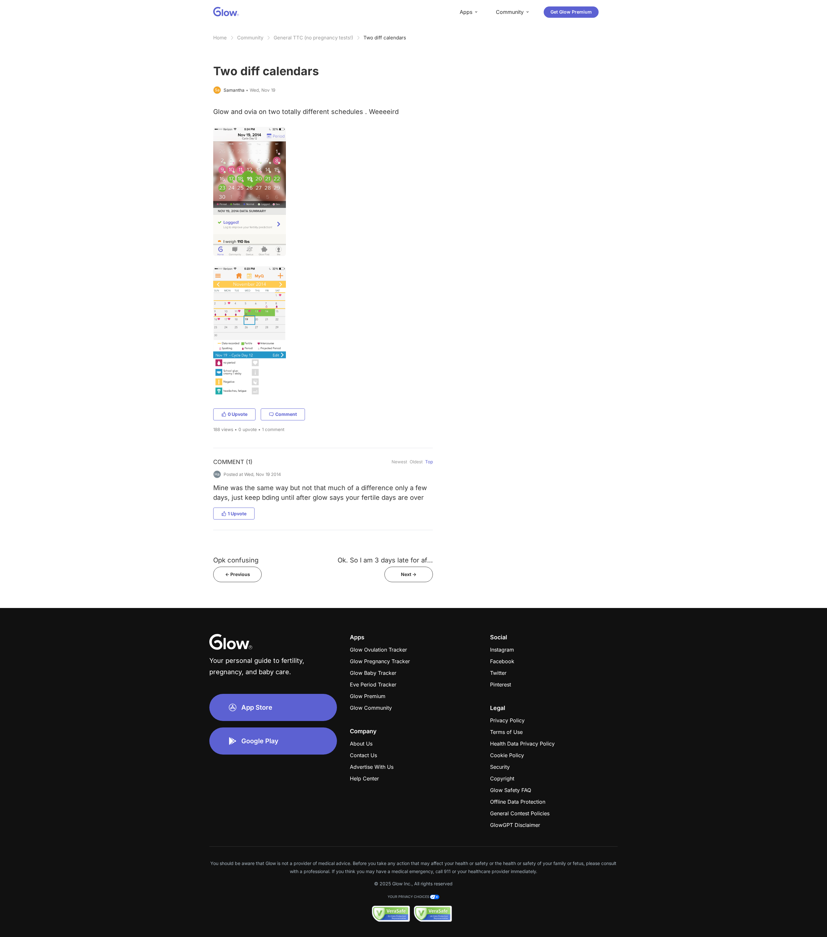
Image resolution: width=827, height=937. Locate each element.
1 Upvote (237, 513)
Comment (286, 414)
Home (220, 38)
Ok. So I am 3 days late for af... (385, 560)
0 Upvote (237, 414)
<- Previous (237, 574)
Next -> (408, 574)
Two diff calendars (384, 38)
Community (250, 38)
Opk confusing (235, 560)
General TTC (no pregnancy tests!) (313, 38)
